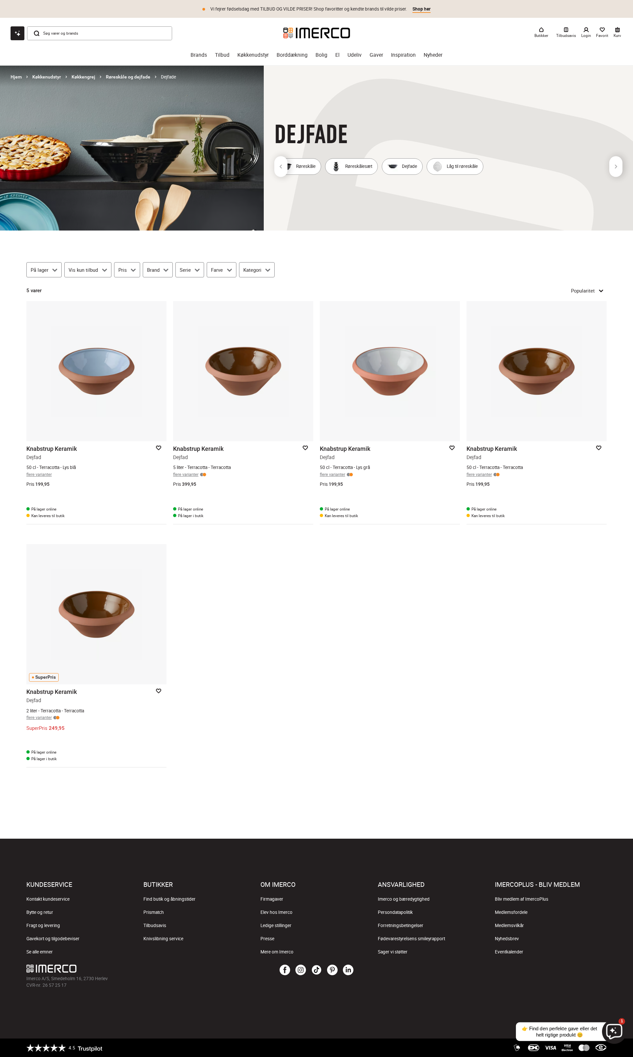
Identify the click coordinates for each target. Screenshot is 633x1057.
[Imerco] (316, 33)
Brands (199, 54)
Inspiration (403, 54)
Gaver (376, 54)
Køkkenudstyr (253, 54)
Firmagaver (271, 899)
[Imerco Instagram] (300, 970)
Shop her (421, 8)
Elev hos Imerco (276, 912)
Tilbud (222, 54)
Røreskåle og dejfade (128, 76)
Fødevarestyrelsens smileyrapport (411, 939)
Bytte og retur (39, 912)
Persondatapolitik (395, 912)
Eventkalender (509, 952)
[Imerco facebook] (285, 970)
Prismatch (153, 912)
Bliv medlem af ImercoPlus (521, 899)
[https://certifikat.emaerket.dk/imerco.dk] (601, 1047)
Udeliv (354, 54)
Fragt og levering (43, 925)
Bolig (321, 54)
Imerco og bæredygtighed (404, 899)
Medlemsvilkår (509, 925)
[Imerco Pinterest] (332, 970)
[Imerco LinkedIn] (348, 970)
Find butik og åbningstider (169, 899)
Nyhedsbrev (507, 939)
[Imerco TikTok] (316, 970)
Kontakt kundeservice (48, 899)
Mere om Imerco (276, 952)
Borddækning (292, 54)
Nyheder (433, 54)
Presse (267, 939)
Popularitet (583, 290)
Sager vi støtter (392, 952)
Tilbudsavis (154, 925)
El (337, 54)
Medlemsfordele (511, 912)
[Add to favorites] (158, 447)
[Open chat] (17, 33)
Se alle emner (39, 952)
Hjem (16, 76)
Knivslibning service (163, 939)
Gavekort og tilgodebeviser (52, 939)
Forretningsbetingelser (400, 925)
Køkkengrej (83, 76)
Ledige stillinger (275, 925)
